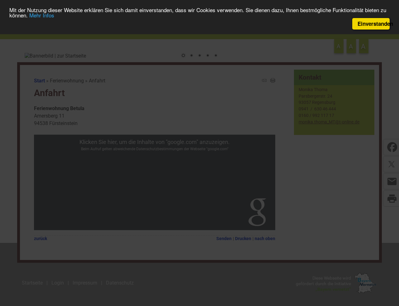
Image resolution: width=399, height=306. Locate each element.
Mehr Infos (41, 15)
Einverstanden (374, 23)
